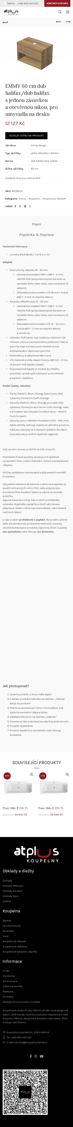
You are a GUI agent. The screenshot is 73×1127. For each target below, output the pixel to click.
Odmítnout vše (37, 607)
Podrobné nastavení (36, 597)
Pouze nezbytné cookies (36, 588)
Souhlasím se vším (36, 578)
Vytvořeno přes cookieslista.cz (24, 619)
